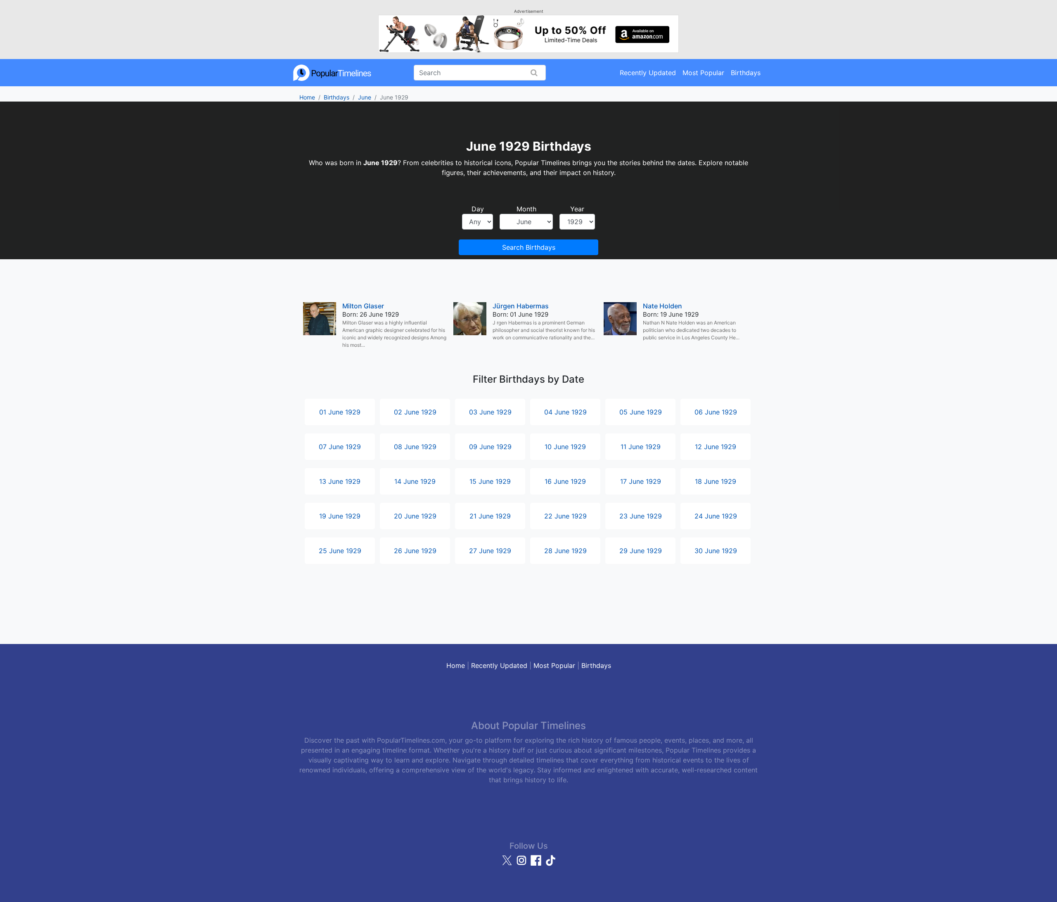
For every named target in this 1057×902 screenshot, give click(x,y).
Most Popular (703, 73)
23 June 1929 (640, 516)
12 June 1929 (715, 447)
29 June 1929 (640, 551)
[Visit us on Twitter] (508, 864)
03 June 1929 (490, 412)
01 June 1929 (339, 412)
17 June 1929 (640, 481)
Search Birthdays (528, 247)
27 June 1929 (490, 551)
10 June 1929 (565, 447)
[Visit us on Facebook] (537, 864)
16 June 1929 (565, 481)
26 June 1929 (415, 551)
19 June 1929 (339, 516)
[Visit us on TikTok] (550, 864)
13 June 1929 (339, 481)
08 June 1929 (415, 447)
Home (307, 97)
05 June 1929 (640, 412)
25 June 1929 (340, 551)
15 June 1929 (490, 481)
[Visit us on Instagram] (522, 864)
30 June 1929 (715, 551)
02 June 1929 (415, 412)
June (364, 97)
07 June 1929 (340, 447)
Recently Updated (648, 73)
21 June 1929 (490, 516)
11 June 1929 (641, 447)
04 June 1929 (565, 412)
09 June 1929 (490, 447)
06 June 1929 (715, 412)
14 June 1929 (415, 481)
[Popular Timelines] (332, 72)
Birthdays (746, 73)
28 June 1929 (565, 551)
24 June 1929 (715, 516)
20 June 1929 (415, 516)
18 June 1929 (715, 481)
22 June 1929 (565, 516)
